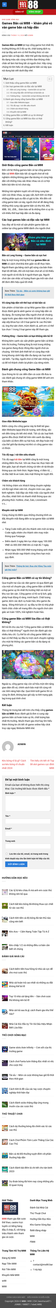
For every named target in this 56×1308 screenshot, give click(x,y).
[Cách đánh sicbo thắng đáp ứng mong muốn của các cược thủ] (5, 1104)
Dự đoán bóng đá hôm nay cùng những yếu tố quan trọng (31, 1183)
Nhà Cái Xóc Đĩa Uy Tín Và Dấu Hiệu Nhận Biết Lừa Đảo (30, 1026)
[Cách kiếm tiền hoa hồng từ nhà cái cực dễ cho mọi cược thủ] (5, 971)
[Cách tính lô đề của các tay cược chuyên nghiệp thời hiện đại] (5, 1091)
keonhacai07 (44, 1301)
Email (8, 828)
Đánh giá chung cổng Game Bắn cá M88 (24, 99)
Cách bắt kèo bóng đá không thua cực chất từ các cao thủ (31, 906)
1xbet (33, 1304)
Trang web (10, 841)
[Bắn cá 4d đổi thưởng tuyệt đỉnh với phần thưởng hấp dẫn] (5, 1156)
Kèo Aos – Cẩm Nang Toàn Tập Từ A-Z (29, 931)
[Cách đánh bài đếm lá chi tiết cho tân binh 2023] (5, 1169)
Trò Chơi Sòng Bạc (14, 1035)
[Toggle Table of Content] (48, 79)
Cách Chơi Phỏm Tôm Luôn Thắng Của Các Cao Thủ (31, 1142)
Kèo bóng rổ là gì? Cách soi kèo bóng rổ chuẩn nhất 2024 (14, 764)
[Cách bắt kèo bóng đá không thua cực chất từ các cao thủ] (5, 906)
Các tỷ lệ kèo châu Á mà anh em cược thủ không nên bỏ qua (30, 892)
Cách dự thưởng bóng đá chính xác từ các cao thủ (30, 1128)
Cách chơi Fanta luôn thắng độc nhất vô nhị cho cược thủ (31, 1063)
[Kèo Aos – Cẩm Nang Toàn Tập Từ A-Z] (5, 933)
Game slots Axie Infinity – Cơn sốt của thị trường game (30, 1049)
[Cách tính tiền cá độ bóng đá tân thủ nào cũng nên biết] (5, 920)
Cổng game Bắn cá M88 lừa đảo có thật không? (23, 120)
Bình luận (10, 793)
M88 (39, 1304)
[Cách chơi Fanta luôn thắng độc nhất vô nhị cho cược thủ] (5, 1063)
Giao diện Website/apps (19, 102)
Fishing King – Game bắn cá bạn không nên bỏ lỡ (29, 96)
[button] (4, 4)
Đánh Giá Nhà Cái (13, 956)
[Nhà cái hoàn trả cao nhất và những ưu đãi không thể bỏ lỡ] (5, 984)
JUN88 (17, 1304)
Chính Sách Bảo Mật (16, 1297)
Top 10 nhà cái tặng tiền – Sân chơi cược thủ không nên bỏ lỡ (30, 998)
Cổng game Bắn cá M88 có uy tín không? (24, 115)
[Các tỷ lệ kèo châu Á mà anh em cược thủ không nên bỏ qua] (5, 892)
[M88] (28, 4)
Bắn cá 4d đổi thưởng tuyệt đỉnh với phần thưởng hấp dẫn (30, 1156)
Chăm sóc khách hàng (19, 109)
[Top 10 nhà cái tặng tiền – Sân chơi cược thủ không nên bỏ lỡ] (5, 998)
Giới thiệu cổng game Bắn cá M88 (21, 83)
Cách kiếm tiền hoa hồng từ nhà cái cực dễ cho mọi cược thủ (31, 971)
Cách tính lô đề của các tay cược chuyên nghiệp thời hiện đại (29, 1091)
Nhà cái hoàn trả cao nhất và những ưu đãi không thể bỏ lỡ (31, 984)
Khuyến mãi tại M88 (18, 112)
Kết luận (9, 125)
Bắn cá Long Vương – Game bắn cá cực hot (27, 90)
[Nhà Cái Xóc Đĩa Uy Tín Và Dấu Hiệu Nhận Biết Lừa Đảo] (5, 1026)
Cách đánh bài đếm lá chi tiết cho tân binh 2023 (30, 1169)
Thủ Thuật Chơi (12, 1114)
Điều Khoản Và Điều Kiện (38, 1297)
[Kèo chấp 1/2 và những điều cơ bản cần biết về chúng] (5, 947)
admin (30, 35)
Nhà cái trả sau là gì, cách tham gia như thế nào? (31, 1012)
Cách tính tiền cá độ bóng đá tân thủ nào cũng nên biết (30, 920)
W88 (29, 1301)
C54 (35, 1301)
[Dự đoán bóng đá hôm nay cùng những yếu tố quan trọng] (5, 1183)
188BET (25, 1304)
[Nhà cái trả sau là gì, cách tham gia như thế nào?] (5, 1012)
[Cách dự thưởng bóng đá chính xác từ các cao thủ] (5, 1128)
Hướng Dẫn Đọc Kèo (15, 878)
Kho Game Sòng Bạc (10, 19)
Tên (7, 816)
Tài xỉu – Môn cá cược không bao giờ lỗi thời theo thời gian (31, 1077)
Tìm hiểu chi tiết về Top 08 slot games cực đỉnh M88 (42, 764)
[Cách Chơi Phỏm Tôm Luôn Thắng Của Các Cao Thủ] (5, 1142)
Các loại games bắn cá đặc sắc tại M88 (23, 86)
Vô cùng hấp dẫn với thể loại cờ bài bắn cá (27, 93)
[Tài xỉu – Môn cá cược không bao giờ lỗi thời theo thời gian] (5, 1077)
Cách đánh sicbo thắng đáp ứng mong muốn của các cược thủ (28, 1104)
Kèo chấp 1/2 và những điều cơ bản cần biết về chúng (29, 947)
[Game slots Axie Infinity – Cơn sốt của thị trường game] (5, 1049)
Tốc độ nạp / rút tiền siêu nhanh (23, 106)
